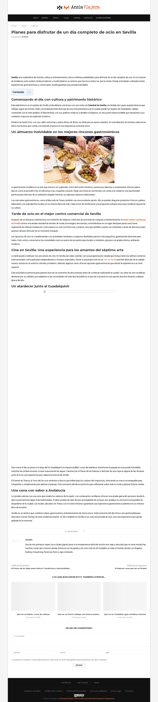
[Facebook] (115, 18)
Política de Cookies (53, 691)
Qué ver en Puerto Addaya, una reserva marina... (79, 614)
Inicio (35, 18)
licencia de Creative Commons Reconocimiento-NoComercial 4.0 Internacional (87, 698)
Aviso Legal (116, 691)
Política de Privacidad (76, 691)
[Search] (123, 18)
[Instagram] (117, 18)
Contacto (88, 18)
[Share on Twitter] (89, 531)
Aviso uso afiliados (98, 691)
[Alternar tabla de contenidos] (27, 92)
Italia (66, 18)
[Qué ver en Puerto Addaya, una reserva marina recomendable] (79, 596)
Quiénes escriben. (103, 18)
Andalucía (34, 26)
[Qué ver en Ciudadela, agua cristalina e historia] (125, 596)
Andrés (25, 37)
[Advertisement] (79, 58)
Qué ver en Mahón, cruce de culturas (33, 614)
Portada (14, 26)
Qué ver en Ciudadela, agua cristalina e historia (125, 614)
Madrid (77, 18)
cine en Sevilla (110, 259)
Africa (56, 18)
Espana (45, 18)
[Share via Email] (93, 531)
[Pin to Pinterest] (91, 531)
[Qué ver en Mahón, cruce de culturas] (33, 596)
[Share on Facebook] (87, 531)
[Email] (120, 18)
